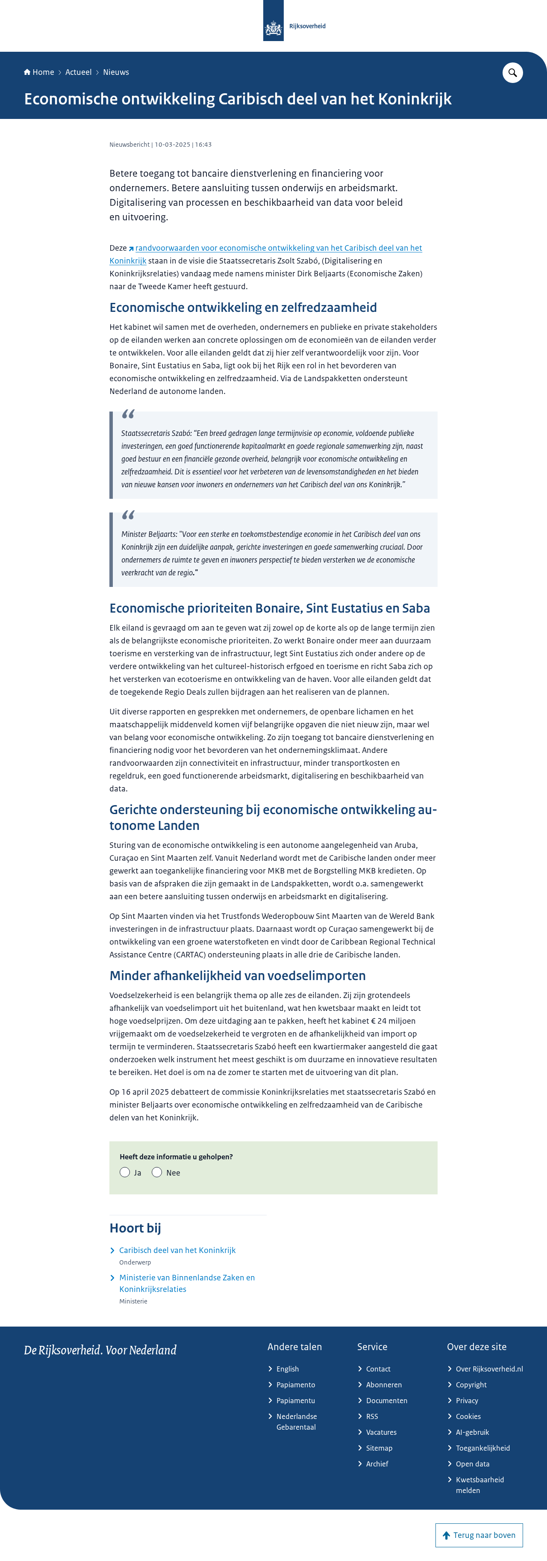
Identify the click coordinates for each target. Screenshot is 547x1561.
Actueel (78, 72)
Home (43, 72)
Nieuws (116, 72)
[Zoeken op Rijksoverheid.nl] (513, 72)
